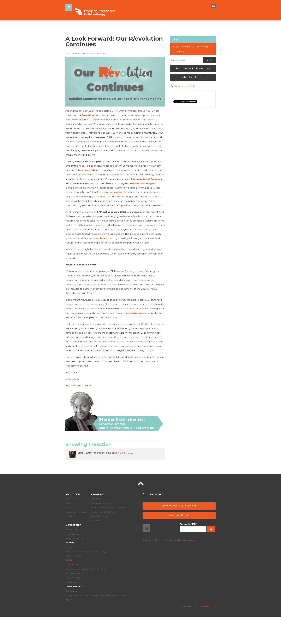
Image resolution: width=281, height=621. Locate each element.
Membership (73, 525)
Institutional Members (75, 512)
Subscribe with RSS (184, 86)
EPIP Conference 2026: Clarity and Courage (85, 551)
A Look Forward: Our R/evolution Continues (190, 48)
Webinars (95, 520)
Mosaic (188, 606)
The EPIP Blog (72, 564)
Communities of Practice (102, 503)
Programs (97, 494)
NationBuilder (210, 606)
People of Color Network (103, 512)
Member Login (72, 534)
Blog (122, 453)
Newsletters (71, 582)
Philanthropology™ (100, 516)
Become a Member (74, 538)
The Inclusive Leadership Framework (108, 507)
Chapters (69, 516)
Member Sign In (192, 77)
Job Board (156, 494)
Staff (67, 503)
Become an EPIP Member (193, 68)
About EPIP (72, 494)
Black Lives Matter (74, 573)
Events (70, 542)
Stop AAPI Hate (72, 578)
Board (68, 507)
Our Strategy (74, 586)
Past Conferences (73, 556)
